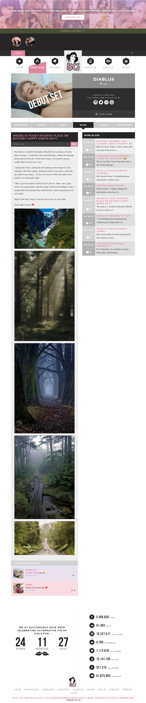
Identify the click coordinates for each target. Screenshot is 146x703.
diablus (103, 79)
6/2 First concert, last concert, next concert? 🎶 (114, 142)
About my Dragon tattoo (113, 216)
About (114, 689)
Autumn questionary (110, 185)
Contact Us (114, 698)
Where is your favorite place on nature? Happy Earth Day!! (40, 137)
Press (127, 689)
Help (102, 689)
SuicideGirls (73, 53)
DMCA (21, 698)
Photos (91, 67)
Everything (21, 125)
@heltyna (32, 573)
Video (62, 125)
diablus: (31, 570)
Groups (55, 67)
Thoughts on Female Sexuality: (110, 244)
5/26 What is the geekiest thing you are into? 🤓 (113, 157)
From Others (124, 125)
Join (19, 67)
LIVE (74, 693)
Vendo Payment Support (126, 698)
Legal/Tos (15, 698)
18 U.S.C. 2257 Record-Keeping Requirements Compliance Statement (64, 698)
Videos (108, 67)
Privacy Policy (29, 698)
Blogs (83, 125)
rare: (29, 585)
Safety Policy (39, 698)
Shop (126, 67)
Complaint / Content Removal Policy (98, 698)
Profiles (37, 67)
